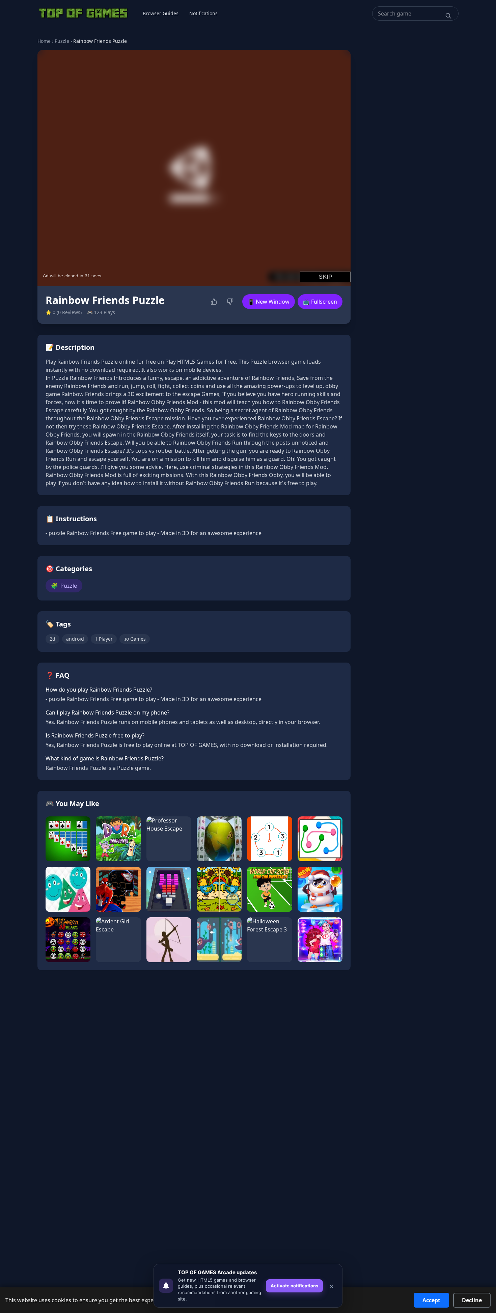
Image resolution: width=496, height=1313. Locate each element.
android (75, 639)
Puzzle (62, 41)
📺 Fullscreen (320, 301)
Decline (472, 1300)
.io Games (134, 639)
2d (52, 639)
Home (44, 41)
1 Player (104, 639)
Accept (431, 1300)
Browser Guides (160, 13)
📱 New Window (269, 301)
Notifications (203, 13)
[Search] (448, 16)
